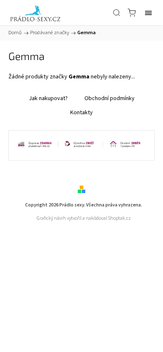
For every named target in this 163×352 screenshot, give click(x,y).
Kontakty (81, 112)
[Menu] (148, 12)
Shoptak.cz (119, 218)
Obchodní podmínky (109, 98)
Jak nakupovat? (48, 98)
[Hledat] (116, 12)
